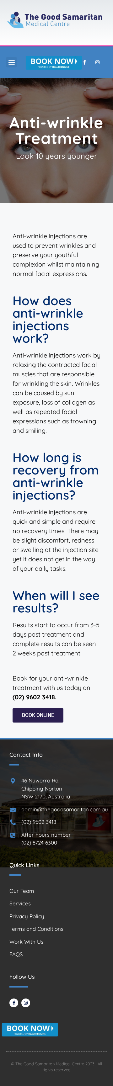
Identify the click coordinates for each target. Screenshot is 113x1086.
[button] (11, 62)
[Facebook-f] (84, 62)
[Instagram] (97, 62)
